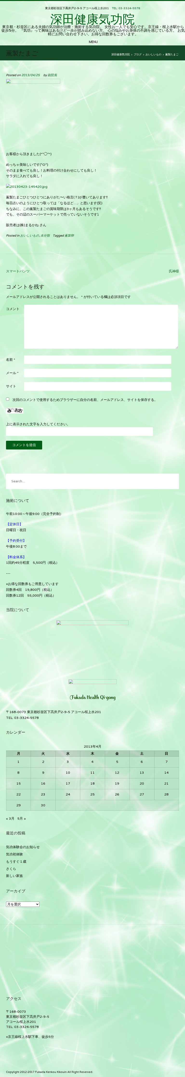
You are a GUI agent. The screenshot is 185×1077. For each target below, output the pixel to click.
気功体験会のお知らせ (23, 847)
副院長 (52, 75)
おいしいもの (29, 235)
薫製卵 (69, 235)
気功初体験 (14, 854)
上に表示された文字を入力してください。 (38, 424)
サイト (11, 386)
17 (68, 783)
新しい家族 (14, 876)
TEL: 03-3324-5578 (126, 8)
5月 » (21, 818)
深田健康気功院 (92, 19)
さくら (11, 869)
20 (142, 783)
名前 (10, 359)
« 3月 (10, 818)
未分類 (45, 235)
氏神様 (174, 271)
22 (18, 794)
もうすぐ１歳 (16, 861)
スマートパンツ (18, 271)
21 (166, 783)
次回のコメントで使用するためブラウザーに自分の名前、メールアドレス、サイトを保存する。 (85, 400)
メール (12, 373)
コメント (13, 309)
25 (92, 794)
